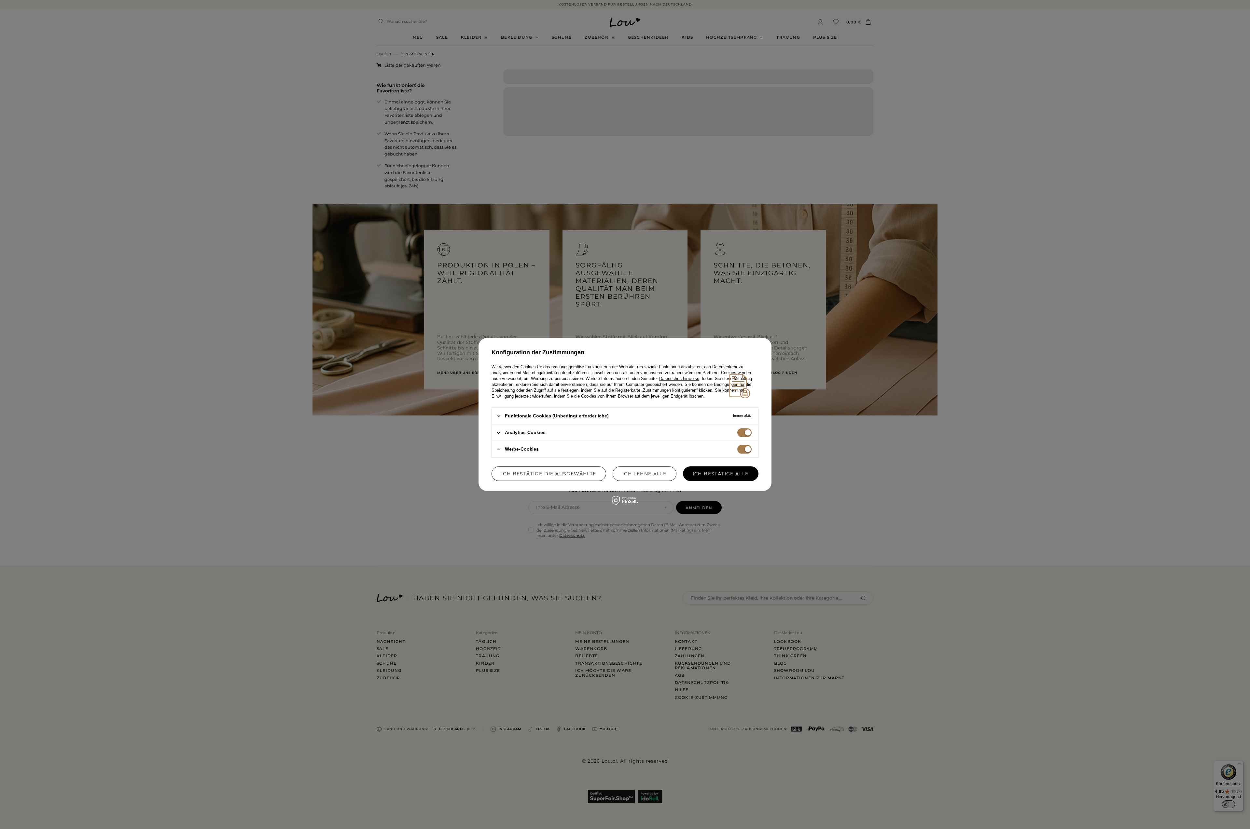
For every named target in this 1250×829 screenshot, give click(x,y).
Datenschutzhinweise (679, 378)
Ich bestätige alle (721, 474)
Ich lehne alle (644, 474)
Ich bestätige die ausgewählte (548, 474)
